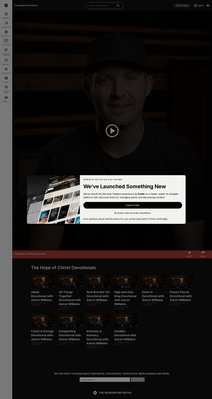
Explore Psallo (132, 205)
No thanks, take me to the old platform (133, 213)
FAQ (165, 219)
